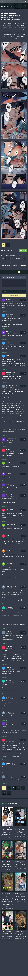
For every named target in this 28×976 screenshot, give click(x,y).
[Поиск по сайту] (26, 1)
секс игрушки (6, 265)
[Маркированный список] (16, 277)
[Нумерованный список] (18, 277)
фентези (23, 265)
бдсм (3, 258)
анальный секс (10, 255)
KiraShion (9, 251)
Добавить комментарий (14, 295)
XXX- (7, 6)
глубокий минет (14, 262)
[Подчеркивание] (7, 277)
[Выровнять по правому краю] (14, 277)
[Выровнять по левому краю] (10, 277)
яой (19, 255)
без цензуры (20, 258)
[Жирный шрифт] (3, 277)
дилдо (15, 265)
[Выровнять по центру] (12, 277)
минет (4, 262)
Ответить (4, 311)
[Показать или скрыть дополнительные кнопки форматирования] (21, 277)
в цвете (10, 258)
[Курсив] (5, 277)
